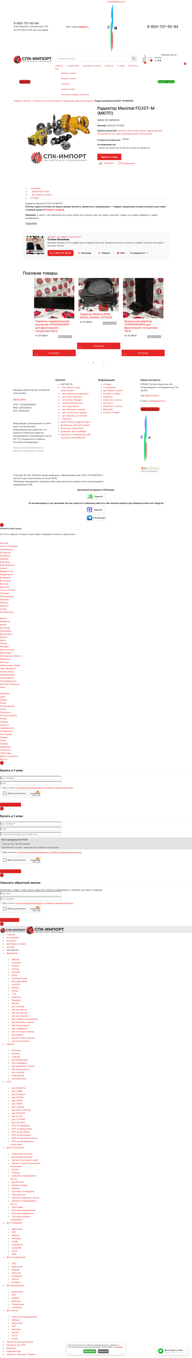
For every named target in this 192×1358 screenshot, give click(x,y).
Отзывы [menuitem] (11, 947)
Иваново (4, 599)
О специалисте (137, 253)
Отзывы (121, 66)
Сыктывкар (6, 734)
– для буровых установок (74, 415)
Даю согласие (89, 1351)
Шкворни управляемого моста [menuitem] (23, 1177)
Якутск (3, 759)
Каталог (27, 100)
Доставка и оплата (92, 66)
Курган (3, 637)
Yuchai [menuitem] (15, 991)
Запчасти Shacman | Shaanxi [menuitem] (21, 1354)
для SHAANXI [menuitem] (18, 1113)
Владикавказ (6, 574)
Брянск (3, 568)
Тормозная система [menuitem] (22, 1153)
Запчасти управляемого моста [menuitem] (23, 1202)
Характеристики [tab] (40, 191)
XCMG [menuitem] (15, 1241)
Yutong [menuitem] (15, 969)
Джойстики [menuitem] (18, 1182)
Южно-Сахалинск (9, 756)
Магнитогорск (7, 649)
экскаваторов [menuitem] (19, 1078)
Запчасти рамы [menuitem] (20, 1185)
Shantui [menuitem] (15, 1332)
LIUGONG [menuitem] (16, 1247)
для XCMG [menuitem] (17, 1091)
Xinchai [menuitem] (15, 1003)
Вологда (4, 584)
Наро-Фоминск (8, 668)
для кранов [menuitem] (17, 1034)
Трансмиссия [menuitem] (18, 1194)
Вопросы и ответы (112, 406)
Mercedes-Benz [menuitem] (19, 981)
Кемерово (5, 621)
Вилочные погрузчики (72, 428)
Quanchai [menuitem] (16, 997)
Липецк (4, 643)
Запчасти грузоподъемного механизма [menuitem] (25, 1165)
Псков (3, 709)
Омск (2, 687)
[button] (126, 163)
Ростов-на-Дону (8, 715)
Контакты (133, 66)
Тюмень (4, 743)
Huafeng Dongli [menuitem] (19, 978)
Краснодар (5, 631)
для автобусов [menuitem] (19, 1009)
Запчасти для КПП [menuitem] (16, 1345)
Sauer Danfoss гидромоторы (75, 422)
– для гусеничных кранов (74, 412)
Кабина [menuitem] (15, 1298)
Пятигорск (5, 712)
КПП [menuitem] (9, 1081)
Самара (4, 721)
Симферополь (7, 728)
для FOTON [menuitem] (17, 1097)
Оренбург (5, 693)
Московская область (11, 656)
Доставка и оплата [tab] (41, 194)
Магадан (4, 646)
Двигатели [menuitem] (12, 953)
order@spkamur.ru (116, 1)
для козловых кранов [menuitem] (23, 1031)
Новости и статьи (112, 400)
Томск (3, 740)
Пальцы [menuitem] (16, 1172)
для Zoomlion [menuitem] (18, 1122)
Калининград (6, 612)
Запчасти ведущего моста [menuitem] (25, 1197)
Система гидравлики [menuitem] (23, 1213)
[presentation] (93, 362)
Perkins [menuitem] (15, 965)
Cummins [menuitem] (16, 962)
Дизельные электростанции (75, 425)
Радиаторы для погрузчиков (78, 100)
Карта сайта (19, 399)
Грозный (4, 593)
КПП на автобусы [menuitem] (21, 1132)
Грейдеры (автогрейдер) (73, 431)
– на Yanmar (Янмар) (71, 400)
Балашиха (5, 555)
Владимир (5, 577)
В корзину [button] (54, 353)
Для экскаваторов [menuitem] (16, 1257)
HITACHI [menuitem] (16, 984)
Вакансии (108, 409)
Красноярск (6, 634)
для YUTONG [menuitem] (18, 1119)
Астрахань (5, 552)
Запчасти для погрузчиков (47, 100)
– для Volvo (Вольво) (71, 396)
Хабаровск (5, 746)
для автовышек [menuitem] (20, 1012)
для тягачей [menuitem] (18, 1006)
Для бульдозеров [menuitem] (15, 1285)
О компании (73, 66)
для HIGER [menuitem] (17, 1100)
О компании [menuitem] (13, 937)
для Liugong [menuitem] (18, 1106)
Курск (3, 640)
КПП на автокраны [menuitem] (21, 1135)
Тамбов (4, 737)
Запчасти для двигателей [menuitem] (25, 1160)
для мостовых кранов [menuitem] (23, 1038)
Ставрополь (6, 731)
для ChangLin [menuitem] (18, 1094)
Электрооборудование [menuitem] (23, 1210)
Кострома (5, 627)
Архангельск (6, 549)
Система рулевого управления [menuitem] (20, 1218)
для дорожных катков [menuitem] (23, 1066)
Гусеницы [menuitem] (17, 1307)
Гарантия (65, 84)
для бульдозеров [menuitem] (20, 1025)
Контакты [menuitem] (11, 940)
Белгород (5, 562)
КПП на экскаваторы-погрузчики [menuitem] (22, 1143)
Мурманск (5, 659)
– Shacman (66, 418)
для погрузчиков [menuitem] (20, 1041)
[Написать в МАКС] (141, 438)
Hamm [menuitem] (15, 1338)
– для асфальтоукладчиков (75, 393)
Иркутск (4, 605)
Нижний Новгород (9, 684)
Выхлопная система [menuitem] (22, 1157)
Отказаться (103, 1351)
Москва (4, 543)
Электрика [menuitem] (17, 1207)
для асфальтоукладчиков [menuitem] (25, 1019)
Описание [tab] (36, 188)
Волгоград (5, 580)
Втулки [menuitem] (15, 1169)
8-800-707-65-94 (26, 23)
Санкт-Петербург (9, 546)
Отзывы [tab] (35, 197)
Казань (3, 609)
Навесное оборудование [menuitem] (24, 1316)
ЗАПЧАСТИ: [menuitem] (13, 950)
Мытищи (4, 662)
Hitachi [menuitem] (15, 1279)
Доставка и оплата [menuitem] (16, 944)
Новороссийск (7, 674)
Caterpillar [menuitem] (17, 1276)
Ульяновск (5, 750)
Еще (57, 69)
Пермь (3, 699)
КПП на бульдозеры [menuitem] (22, 1128)
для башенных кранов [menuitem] (23, 1022)
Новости (109, 66)
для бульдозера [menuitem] (20, 1059)
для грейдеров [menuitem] (19, 1028)
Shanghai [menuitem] (16, 1000)
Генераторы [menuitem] (18, 1304)
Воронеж (4, 587)
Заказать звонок (150, 409)
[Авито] (111, 28)
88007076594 (152, 395)
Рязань (3, 718)
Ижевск (4, 602)
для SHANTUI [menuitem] (18, 1088)
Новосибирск (7, 678)
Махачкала (5, 652)
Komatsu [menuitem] (16, 1053)
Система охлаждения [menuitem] (23, 1191)
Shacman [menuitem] (16, 1050)
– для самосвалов (70, 406)
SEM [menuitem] (14, 1254)
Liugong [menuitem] (16, 1056)
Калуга (3, 618)
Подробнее (31, 223)
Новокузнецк (7, 671)
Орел (2, 696)
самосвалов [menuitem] (18, 1075)
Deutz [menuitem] (15, 975)
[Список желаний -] (150, 59)
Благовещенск (7, 565)
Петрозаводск (7, 706)
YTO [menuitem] (14, 994)
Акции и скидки (68, 89)
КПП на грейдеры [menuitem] (21, 1125)
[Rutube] (148, 438)
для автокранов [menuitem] (20, 1016)
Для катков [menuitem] (12, 1310)
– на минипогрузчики (72, 403)
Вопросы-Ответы (68, 73)
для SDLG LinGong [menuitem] (21, 1110)
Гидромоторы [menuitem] (14, 1351)
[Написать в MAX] (108, 28)
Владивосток (7, 571)
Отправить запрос (53, 209)
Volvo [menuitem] (14, 1335)
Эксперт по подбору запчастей (75, 94)
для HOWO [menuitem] (17, 1103)
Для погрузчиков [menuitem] (15, 1147)
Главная (59, 66)
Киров (3, 624)
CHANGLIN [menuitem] (17, 1244)
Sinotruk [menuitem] (16, 972)
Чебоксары (5, 753)
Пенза (3, 703)
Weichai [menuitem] (15, 959)
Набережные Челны (10, 665)
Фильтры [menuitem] (16, 1238)
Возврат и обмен (68, 78)
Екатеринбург (7, 596)
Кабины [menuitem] (10, 1044)
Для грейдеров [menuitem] (14, 1222)
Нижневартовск (8, 681)
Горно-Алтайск (8, 590)
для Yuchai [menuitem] (17, 1116)
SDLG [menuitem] (14, 1251)
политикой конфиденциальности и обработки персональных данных (44, 788)
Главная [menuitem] (11, 934)
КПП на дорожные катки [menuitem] (24, 1138)
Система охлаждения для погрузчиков (132, 133)
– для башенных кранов (73, 409)
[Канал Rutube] (115, 28)
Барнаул (4, 558)
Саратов (4, 725)
